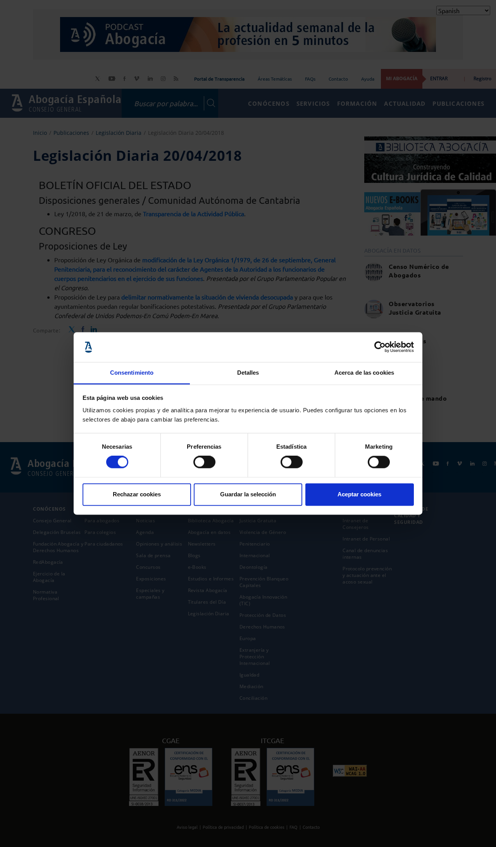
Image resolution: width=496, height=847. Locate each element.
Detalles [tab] (248, 372)
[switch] (204, 462)
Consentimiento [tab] (131, 372)
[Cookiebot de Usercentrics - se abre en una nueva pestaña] (380, 347)
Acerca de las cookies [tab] (364, 372)
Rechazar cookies (137, 494)
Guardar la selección (248, 494)
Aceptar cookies (359, 494)
